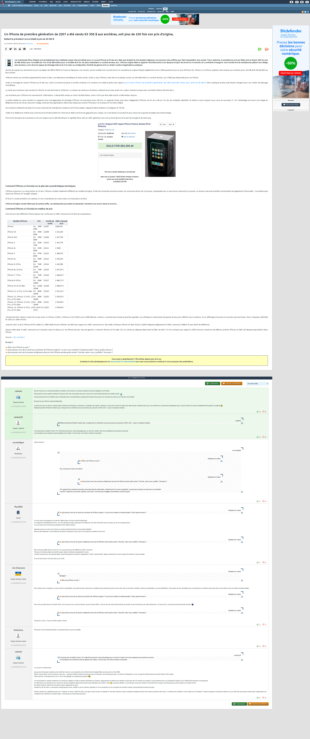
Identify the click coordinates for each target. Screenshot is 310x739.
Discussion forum (291, 105)
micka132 (18, 417)
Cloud (36, 5)
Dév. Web (67, 5)
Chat (65, 2)
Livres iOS (160, 11)
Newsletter (75, 2)
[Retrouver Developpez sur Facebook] (308, 12)
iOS (165, 9)
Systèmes (114, 5)
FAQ (51, 2)
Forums (32, 2)
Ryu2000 (18, 507)
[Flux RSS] (303, 12)
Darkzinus (18, 630)
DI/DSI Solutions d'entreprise (22, 5)
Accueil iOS (132, 11)
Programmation (83, 5)
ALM (45, 5)
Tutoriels (42, 2)
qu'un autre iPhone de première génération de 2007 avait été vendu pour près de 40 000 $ (165, 83)
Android (159, 9)
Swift (172, 11)
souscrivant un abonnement (123, 362)
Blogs (58, 2)
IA (41, 5)
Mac (167, 11)
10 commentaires (42, 44)
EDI (74, 5)
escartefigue (18, 442)
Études (95, 2)
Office (99, 5)
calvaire (18, 391)
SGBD (92, 5)
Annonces (29, 44)
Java (60, 5)
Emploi (86, 2)
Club (110, 2)
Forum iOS (141, 11)
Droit (103, 2)
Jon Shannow (18, 568)
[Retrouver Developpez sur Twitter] (305, 12)
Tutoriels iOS (151, 11)
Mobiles (105, 5)
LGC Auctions (19, 337)
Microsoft (53, 5)
